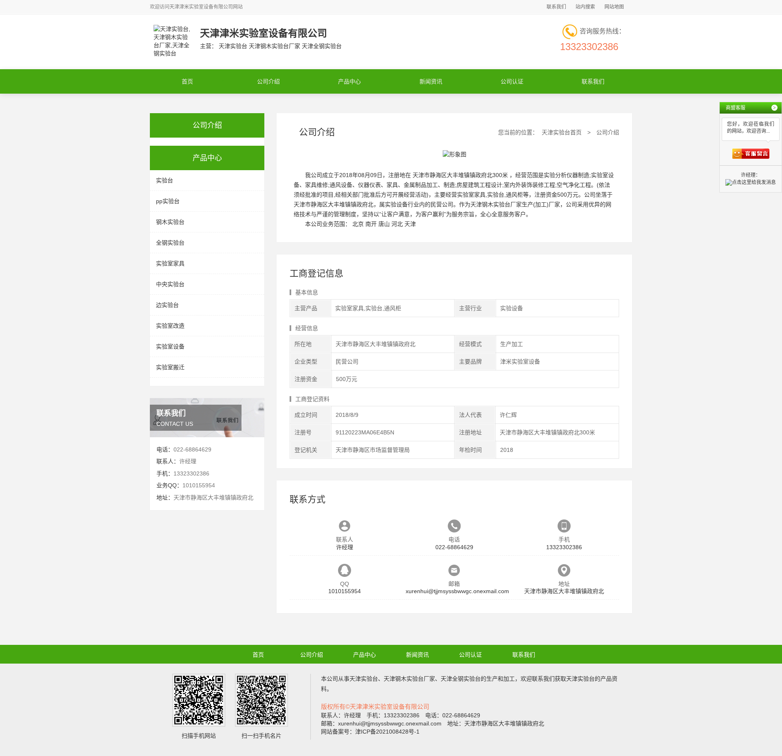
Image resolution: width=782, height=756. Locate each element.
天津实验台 (363, 678)
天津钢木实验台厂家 (409, 678)
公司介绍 (268, 81)
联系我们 (556, 7)
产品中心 (349, 81)
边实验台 (167, 305)
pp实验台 (168, 201)
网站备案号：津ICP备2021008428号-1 (370, 731)
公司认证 (512, 81)
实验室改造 (170, 325)
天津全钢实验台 (461, 678)
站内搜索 (585, 7)
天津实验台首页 (562, 132)
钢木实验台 (170, 222)
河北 (397, 224)
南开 (371, 224)
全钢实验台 (170, 242)
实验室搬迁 (170, 367)
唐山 (384, 224)
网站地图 (614, 7)
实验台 (164, 180)
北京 (358, 224)
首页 (187, 81)
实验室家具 (170, 263)
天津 (410, 224)
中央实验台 (170, 284)
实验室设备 (170, 346)
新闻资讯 (431, 81)
